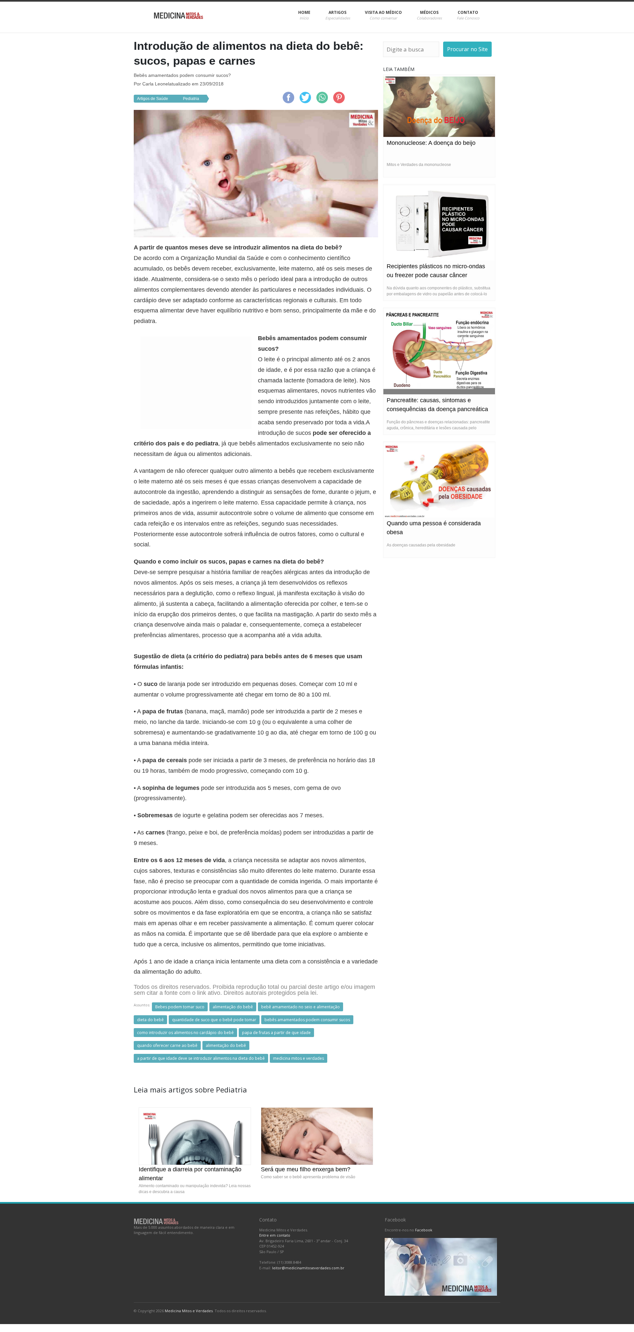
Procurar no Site (467, 49)
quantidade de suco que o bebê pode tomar (214, 1020)
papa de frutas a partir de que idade (276, 1032)
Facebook (423, 1229)
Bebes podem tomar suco (179, 1007)
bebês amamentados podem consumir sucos (307, 1020)
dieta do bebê (150, 1020)
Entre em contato (274, 1235)
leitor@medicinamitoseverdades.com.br (308, 1267)
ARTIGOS (337, 15)
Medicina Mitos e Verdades (189, 1310)
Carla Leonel (155, 83)
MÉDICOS (429, 15)
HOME (304, 15)
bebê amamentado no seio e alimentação (300, 1007)
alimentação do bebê (233, 1007)
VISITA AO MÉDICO (383, 15)
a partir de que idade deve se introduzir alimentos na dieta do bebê (201, 1058)
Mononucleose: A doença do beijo (431, 143)
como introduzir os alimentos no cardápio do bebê (185, 1032)
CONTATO (468, 15)
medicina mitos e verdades (298, 1058)
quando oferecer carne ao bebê (167, 1045)
